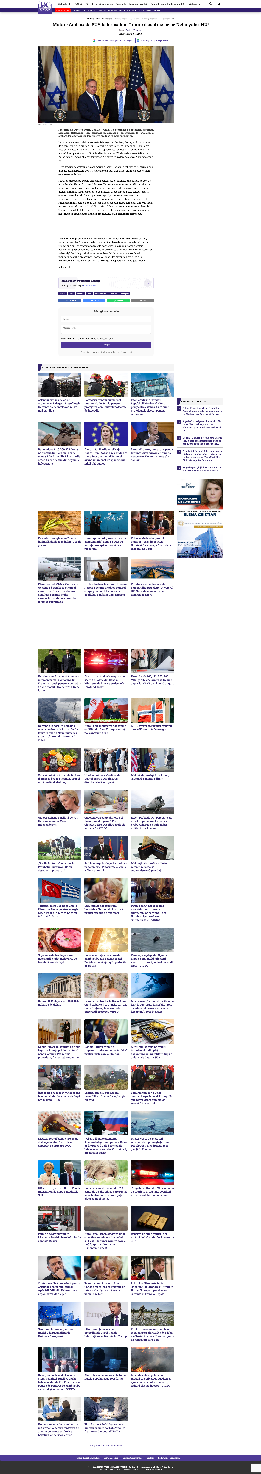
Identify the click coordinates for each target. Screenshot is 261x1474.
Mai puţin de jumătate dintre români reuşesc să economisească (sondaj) (149, 866)
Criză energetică (104, 4)
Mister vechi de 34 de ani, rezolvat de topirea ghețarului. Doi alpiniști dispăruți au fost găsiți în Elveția (150, 1144)
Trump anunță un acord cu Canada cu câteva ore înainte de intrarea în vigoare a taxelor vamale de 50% (104, 1288)
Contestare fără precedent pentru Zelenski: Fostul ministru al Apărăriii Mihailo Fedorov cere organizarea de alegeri (59, 1288)
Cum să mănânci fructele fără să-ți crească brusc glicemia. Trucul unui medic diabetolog (59, 778)
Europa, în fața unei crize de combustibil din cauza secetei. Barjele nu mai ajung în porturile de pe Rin (105, 960)
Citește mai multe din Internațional (106, 1445)
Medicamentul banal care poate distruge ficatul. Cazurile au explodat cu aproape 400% (58, 1142)
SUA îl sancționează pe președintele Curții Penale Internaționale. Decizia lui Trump (105, 1332)
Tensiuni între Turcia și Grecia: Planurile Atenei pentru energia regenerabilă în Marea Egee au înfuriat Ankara (58, 911)
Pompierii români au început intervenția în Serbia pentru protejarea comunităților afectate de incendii (105, 405)
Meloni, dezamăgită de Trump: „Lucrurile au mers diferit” (150, 776)
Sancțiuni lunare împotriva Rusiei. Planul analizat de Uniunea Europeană (55, 1332)
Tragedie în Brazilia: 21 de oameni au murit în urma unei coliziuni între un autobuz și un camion (152, 1191)
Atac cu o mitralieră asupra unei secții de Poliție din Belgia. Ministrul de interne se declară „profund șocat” (104, 681)
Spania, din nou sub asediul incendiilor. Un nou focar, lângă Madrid (104, 1096)
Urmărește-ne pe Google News (154, 40)
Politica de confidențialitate (88, 1457)
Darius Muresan (134, 30)
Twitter (96, 300)
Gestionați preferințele (132, 1457)
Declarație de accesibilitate (169, 1457)
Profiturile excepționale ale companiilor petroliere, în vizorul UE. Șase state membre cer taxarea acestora (152, 589)
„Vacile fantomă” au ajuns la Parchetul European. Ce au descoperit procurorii (56, 866)
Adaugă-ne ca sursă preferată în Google (114, 40)
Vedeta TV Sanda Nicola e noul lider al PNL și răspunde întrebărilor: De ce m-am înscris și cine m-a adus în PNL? (202, 440)
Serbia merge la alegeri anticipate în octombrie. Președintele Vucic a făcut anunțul (105, 866)
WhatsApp (120, 300)
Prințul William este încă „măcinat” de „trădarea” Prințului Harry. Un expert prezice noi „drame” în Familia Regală (152, 1288)
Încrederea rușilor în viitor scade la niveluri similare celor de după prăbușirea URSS (59, 1096)
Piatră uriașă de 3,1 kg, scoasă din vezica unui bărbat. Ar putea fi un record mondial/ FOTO (104, 1427)
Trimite (106, 344)
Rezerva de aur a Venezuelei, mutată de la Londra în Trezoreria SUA (152, 1237)
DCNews (45, 7)
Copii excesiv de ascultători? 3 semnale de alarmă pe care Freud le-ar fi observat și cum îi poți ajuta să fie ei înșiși (105, 1193)
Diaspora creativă (138, 4)
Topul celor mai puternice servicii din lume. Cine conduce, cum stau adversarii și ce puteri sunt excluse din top (202, 426)
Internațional (107, 19)
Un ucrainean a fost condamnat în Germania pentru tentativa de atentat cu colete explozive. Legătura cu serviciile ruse (58, 1429)
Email (144, 300)
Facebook (72, 300)
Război (89, 4)
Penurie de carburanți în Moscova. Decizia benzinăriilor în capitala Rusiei (59, 1237)
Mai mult (195, 4)
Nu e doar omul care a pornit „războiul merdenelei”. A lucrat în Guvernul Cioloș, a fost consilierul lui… (117, 10)
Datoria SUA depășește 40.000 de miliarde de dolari (58, 1002)
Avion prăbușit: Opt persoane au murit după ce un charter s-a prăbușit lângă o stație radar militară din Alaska (151, 823)
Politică (79, 4)
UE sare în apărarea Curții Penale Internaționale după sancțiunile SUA (59, 1191)
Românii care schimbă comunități (168, 4)
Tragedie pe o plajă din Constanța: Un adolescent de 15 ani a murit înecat (202, 469)
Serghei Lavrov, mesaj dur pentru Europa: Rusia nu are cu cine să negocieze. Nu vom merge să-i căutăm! (152, 455)
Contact (150, 1457)
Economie (121, 4)
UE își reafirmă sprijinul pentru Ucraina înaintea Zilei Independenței (58, 821)
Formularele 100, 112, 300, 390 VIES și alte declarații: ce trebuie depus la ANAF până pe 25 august (152, 679)
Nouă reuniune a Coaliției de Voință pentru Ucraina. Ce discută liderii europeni (102, 778)
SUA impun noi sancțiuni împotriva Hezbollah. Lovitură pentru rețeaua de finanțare (103, 909)
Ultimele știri (65, 4)
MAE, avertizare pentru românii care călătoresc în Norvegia (151, 727)
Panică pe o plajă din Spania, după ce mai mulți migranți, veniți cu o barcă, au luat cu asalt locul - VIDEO (152, 960)
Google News (90, 285)
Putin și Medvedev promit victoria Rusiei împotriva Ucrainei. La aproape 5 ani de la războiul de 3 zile (151, 543)
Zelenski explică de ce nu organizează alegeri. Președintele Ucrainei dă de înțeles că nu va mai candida (59, 405)
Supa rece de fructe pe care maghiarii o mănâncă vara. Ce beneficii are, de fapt (57, 958)
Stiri (98, 19)
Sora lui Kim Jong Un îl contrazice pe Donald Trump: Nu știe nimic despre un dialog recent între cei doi (152, 1098)
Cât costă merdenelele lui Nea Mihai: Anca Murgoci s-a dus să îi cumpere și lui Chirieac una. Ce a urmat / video (202, 410)
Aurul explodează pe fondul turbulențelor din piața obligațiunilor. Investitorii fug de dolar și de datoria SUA (151, 1052)
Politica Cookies (111, 1457)
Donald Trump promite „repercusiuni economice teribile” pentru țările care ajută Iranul (105, 1050)
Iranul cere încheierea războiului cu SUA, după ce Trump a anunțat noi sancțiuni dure (106, 729)
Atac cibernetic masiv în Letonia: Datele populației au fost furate (105, 1376)
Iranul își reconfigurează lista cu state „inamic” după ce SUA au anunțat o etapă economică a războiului (105, 543)
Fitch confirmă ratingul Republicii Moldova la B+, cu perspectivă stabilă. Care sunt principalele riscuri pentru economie (150, 407)
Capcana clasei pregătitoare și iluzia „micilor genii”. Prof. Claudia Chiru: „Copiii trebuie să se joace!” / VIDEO (104, 823)
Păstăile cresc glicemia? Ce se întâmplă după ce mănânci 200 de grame (59, 541)
